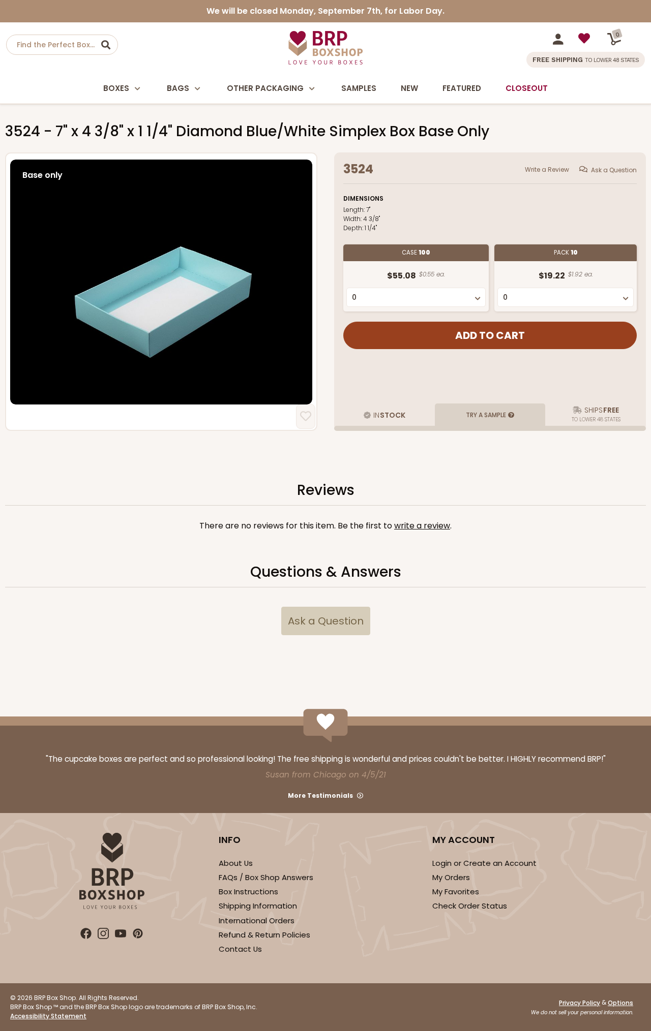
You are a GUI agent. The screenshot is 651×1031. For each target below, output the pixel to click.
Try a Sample (486, 415)
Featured (461, 88)
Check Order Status (469, 905)
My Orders (451, 877)
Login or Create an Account (484, 863)
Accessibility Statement (48, 1016)
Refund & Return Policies (264, 934)
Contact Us (240, 949)
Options (620, 1002)
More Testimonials (320, 795)
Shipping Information (258, 905)
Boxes (116, 88)
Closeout (527, 88)
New (409, 88)
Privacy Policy (579, 1002)
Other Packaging (265, 88)
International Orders (256, 920)
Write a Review (547, 169)
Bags (178, 88)
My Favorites (455, 891)
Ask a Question (614, 170)
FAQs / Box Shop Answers (266, 877)
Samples (358, 88)
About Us (236, 863)
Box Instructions (248, 891)
